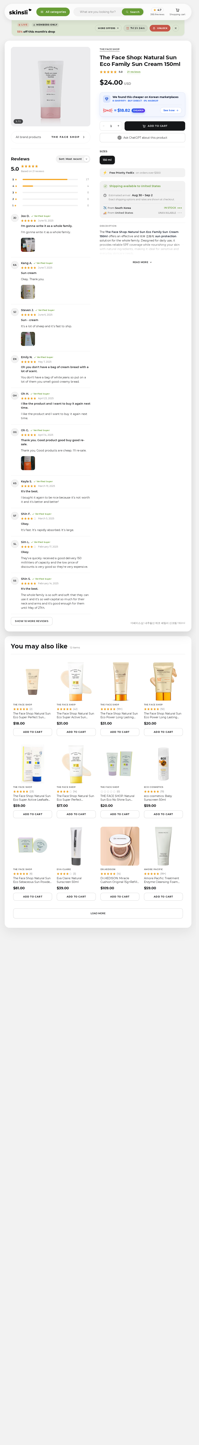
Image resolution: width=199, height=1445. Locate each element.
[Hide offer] (175, 28)
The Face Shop (110, 49)
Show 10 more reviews (31, 621)
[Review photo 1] (28, 245)
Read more (140, 262)
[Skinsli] (20, 11)
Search (135, 11)
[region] (50, 86)
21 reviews (134, 71)
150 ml (107, 160)
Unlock (162, 28)
